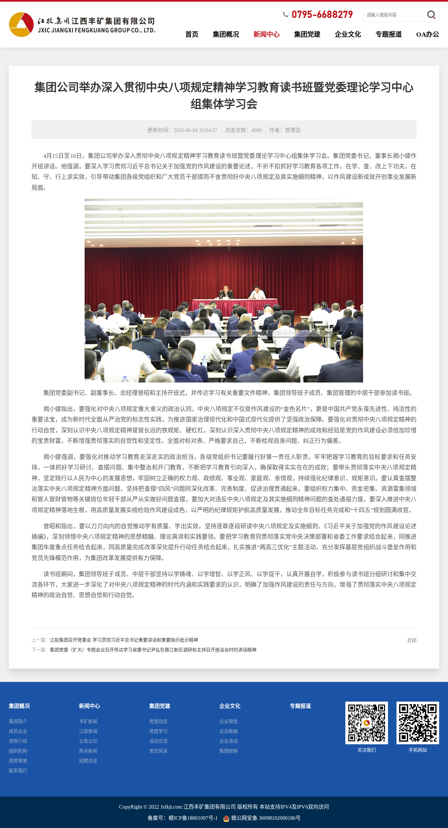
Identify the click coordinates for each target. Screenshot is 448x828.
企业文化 (348, 34)
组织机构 (18, 751)
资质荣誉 (18, 760)
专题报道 (389, 34)
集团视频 (228, 751)
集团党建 (307, 34)
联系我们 (18, 770)
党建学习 (158, 731)
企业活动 (228, 741)
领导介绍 (18, 741)
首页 (191, 34)
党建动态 (158, 721)
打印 (412, 640)
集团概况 (226, 34)
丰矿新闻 (88, 721)
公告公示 (88, 741)
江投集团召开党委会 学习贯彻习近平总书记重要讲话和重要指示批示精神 (124, 640)
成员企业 (18, 731)
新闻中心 (267, 34)
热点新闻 (88, 751)
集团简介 (18, 721)
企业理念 (228, 721)
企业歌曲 (228, 731)
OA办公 (427, 34)
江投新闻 (88, 731)
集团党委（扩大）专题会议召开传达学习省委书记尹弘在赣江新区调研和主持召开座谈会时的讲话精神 (153, 649)
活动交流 (158, 741)
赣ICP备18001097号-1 (193, 818)
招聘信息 (88, 760)
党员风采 (158, 751)
